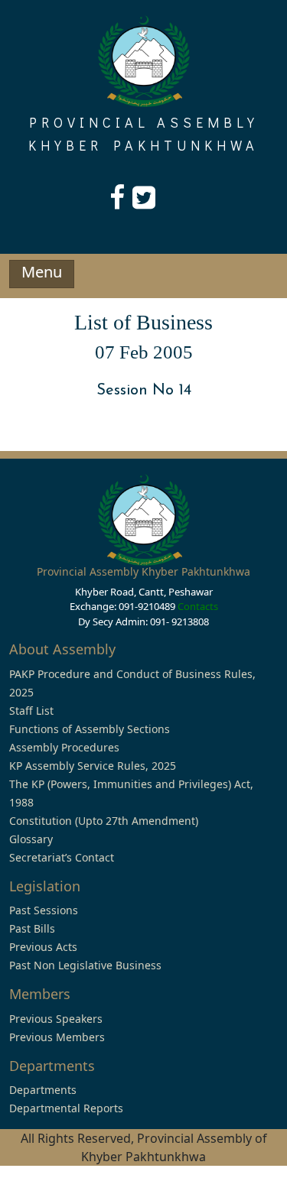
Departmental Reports (66, 1108)
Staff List (31, 710)
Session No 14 (143, 390)
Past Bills (32, 928)
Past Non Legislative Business (85, 965)
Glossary (31, 839)
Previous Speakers (56, 1018)
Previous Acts (43, 946)
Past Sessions (43, 910)
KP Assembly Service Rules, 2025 (92, 765)
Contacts (198, 606)
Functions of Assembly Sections (89, 729)
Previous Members (57, 1037)
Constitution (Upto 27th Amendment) (103, 820)
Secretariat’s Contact (61, 857)
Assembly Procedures (64, 747)
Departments (43, 1089)
